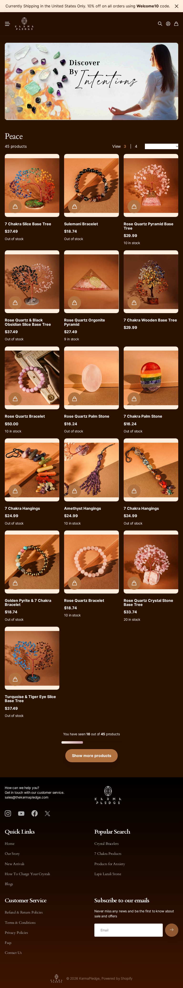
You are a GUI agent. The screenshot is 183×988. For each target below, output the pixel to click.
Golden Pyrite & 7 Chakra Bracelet (28, 602)
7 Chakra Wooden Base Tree (150, 320)
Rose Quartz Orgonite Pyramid (84, 322)
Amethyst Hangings (82, 508)
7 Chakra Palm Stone (143, 416)
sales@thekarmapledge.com (26, 797)
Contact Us (13, 952)
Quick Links (20, 832)
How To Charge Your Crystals (27, 874)
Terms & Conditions (20, 922)
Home (9, 843)
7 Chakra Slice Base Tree (28, 223)
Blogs (9, 884)
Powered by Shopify (117, 978)
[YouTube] (21, 813)
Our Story (12, 853)
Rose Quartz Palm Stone (86, 416)
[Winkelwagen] (176, 24)
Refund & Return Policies (24, 912)
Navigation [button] (7, 24)
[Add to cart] (15, 206)
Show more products (91, 755)
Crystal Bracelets (106, 843)
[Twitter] (47, 813)
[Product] (32, 185)
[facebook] (34, 813)
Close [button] (176, 6)
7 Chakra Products (107, 853)
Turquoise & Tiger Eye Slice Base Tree (30, 698)
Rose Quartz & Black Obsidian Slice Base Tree (28, 322)
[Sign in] (168, 24)
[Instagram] (8, 813)
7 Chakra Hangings (22, 508)
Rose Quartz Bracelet (25, 416)
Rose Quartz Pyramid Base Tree (148, 226)
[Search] (160, 24)
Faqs (8, 942)
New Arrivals (14, 864)
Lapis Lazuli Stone (107, 874)
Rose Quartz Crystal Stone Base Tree (148, 602)
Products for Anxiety (109, 864)
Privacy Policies (16, 932)
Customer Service (25, 900)
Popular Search (112, 832)
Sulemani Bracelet (81, 223)
